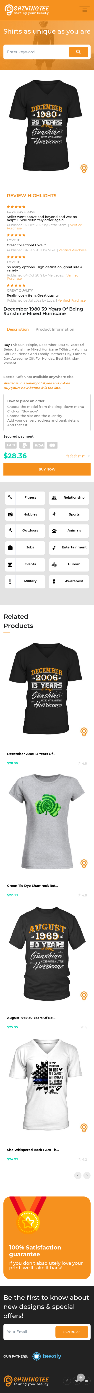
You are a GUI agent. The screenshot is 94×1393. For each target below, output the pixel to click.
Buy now (47, 469)
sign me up (72, 1332)
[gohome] (81, 1378)
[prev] (77, 1175)
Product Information (55, 329)
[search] (78, 52)
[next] (87, 1175)
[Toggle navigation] (84, 10)
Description (18, 329)
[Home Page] (26, 10)
